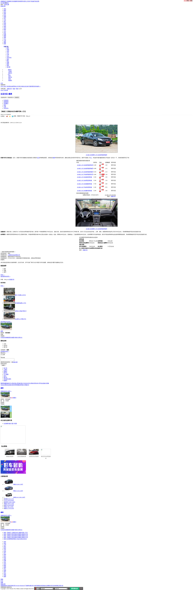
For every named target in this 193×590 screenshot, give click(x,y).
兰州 (21, 86)
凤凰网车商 (16, 1)
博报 (5, 575)
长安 (38, 157)
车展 (28, 1)
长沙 (16, 86)
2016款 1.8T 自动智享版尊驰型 (85, 168)
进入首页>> (8, 391)
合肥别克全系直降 (34, 456)
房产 (5, 21)
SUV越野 (6, 374)
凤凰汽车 (6, 46)
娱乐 (5, 12)
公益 (5, 40)
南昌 (14, 88)
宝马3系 (11, 383)
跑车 (9, 78)
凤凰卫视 (3, 6)
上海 (4, 86)
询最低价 (3, 391)
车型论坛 (6, 108)
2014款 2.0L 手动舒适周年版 (84, 187)
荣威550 (27, 384)
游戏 (5, 570)
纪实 (2, 580)
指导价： (3, 399)
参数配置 (6, 102)
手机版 (32, 1)
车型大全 (9, 57)
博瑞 (14, 490)
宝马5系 (30, 383)
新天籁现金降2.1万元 (20, 303)
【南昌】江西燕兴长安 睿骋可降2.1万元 (17, 532)
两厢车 (10, 69)
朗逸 (5, 503)
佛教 (5, 42)
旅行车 (10, 77)
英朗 (5, 506)
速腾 (5, 508)
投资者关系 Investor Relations (16, 585)
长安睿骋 (6, 423)
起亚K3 (15, 383)
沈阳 (9, 86)
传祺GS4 (15, 497)
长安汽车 (4, 94)
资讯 (5, 8)
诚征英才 (31, 585)
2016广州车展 (4, 90)
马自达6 (26, 383)
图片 (8, 60)
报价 (8, 59)
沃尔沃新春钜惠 (21, 456)
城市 (5, 571)
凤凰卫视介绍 (59, 585)
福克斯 (6, 502)
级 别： (3, 400)
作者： (2, 279)
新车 (8, 48)
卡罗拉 (40, 383)
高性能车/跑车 (7, 379)
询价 (8, 65)
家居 (5, 23)
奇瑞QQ (23, 384)
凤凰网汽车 (10, 1)
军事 (5, 34)
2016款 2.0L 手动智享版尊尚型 (85, 174)
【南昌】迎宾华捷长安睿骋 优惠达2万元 (17, 534)
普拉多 (36, 383)
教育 (5, 29)
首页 (5, 541)
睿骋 (10, 94)
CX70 (5, 500)
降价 (17, 88)
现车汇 (25, 1)
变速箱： (3, 336)
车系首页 (6, 100)
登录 (5, 4)
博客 (5, 37)
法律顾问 (48, 585)
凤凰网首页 (4, 1)
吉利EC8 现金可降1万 (20, 311)
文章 (5, 106)
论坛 (5, 39)
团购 (8, 63)
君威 (4, 383)
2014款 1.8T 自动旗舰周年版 (84, 183)
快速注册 (15, 362)
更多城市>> (37, 86)
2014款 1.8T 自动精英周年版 (84, 177)
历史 (5, 32)
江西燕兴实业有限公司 (14, 255)
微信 (7, 3)
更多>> (2, 274)
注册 (8, 4)
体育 (5, 13)
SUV (9, 74)
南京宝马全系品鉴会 (46, 457)
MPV (9, 75)
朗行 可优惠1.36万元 (20, 295)
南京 (23, 86)
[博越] (8, 484)
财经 (5, 10)
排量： (2, 334)
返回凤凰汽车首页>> (6, 321)
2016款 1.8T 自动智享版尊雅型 (85, 171)
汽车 (5, 20)
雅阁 (2, 383)
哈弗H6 (6, 499)
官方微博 (3, 3)
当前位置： (4, 88)
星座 (5, 43)
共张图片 (13, 397)
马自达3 (3, 384)
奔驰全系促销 (9, 456)
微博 (5, 576)
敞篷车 (10, 80)
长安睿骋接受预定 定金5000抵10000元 (17, 539)
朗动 (6, 384)
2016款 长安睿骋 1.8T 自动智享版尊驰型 (96, 155)
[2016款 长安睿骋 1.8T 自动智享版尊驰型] (97, 152)
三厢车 (10, 71)
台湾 (5, 544)
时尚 (5, 15)
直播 (2, 582)
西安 (33, 86)
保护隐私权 (38, 585)
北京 (2, 83)
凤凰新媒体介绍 (5, 585)
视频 (5, 35)
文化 (5, 31)
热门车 (5, 368)
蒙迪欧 (7, 383)
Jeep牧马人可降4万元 (20, 319)
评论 (5, 546)
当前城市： (4, 349)
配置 (15, 423)
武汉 (26, 86)
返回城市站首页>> (5, 276)
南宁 (28, 86)
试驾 (8, 51)
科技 (5, 24)
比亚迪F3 (44, 383)
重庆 (31, 86)
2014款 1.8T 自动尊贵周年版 (84, 180)
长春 (11, 86)
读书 (5, 27)
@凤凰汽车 (11, 279)
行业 (8, 54)
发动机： (3, 402)
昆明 (14, 86)
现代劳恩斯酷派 (16, 384)
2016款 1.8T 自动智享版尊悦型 (85, 165)
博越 (14, 484)
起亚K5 (22, 383)
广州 (6, 86)
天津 (18, 86)
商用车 (21, 1)
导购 (8, 49)
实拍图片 (6, 103)
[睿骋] (6, 329)
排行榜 (8, 67)
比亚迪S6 (9, 384)
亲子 (5, 18)
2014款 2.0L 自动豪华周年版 (84, 190)
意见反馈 (53, 585)
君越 (48, 383)
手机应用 (36, 1)
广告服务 (26, 585)
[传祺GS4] (8, 497)
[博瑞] (8, 490)
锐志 (33, 383)
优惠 (8, 62)
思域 (18, 383)
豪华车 (10, 73)
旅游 (5, 26)
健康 (5, 16)
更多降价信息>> (5, 351)
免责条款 (43, 585)
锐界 (5, 505)
